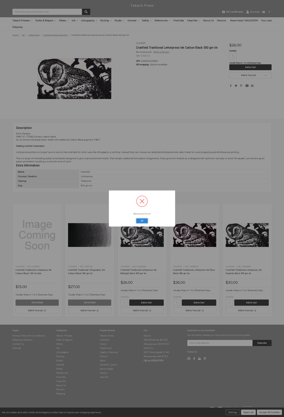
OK (142, 220)
